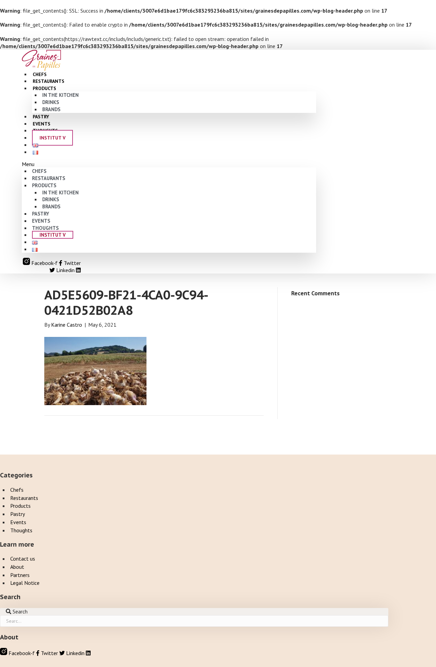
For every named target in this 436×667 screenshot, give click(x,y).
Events (41, 221)
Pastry (40, 213)
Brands (51, 109)
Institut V (52, 138)
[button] (169, 164)
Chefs (39, 171)
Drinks (50, 102)
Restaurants (48, 178)
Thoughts (45, 228)
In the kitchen (60, 95)
